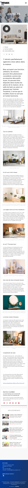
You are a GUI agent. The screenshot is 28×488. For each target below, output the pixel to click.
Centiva (17, 486)
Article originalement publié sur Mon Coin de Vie (13, 383)
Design (6, 47)
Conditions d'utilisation (15, 483)
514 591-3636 (8, 468)
